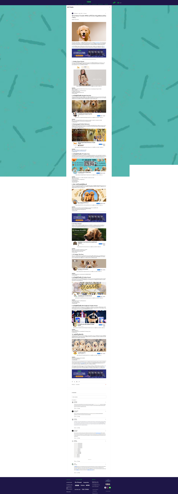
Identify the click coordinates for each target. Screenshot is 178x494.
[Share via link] (79, 381)
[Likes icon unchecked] (74, 408)
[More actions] (105, 13)
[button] (114, 2)
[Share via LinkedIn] (76, 381)
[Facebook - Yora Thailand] (105, 487)
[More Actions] (105, 402)
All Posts (70, 7)
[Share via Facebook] (72, 381)
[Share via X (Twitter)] (74, 381)
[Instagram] (107, 487)
